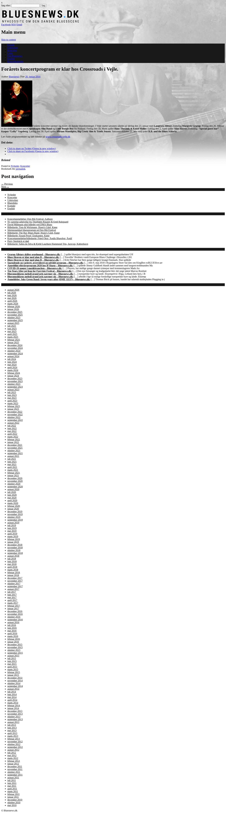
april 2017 (12, 600)
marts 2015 (12, 669)
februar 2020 (13, 506)
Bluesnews (14, 76)
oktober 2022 (13, 417)
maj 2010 (11, 805)
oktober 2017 (13, 583)
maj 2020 (11, 497)
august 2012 (13, 750)
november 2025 (15, 314)
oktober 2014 (13, 683)
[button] (16, 104)
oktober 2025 (13, 317)
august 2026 (13, 290)
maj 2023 (11, 398)
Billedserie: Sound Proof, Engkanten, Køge (28, 235)
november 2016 (15, 614)
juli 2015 (11, 658)
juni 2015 (12, 661)
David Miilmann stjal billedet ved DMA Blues (29, 224)
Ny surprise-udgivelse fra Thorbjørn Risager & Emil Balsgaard (37, 221)
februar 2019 (13, 539)
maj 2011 (11, 786)
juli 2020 (11, 492)
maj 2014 (11, 697)
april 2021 (12, 467)
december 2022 (14, 411)
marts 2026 (12, 303)
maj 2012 (11, 755)
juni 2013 (12, 727)
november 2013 (15, 714)
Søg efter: (6, 5)
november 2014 (15, 680)
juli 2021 (11, 459)
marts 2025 (12, 337)
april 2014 (12, 700)
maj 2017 (11, 597)
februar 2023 (13, 406)
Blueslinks (12, 203)
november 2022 (15, 414)
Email (19, 24)
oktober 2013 (13, 716)
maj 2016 (11, 630)
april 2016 (12, 633)
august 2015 (13, 655)
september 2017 (15, 586)
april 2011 (12, 788)
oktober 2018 (13, 550)
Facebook (6, 24)
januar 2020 (13, 508)
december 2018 (14, 544)
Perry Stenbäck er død (18, 241)
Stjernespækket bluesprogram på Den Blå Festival (31, 230)
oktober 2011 (13, 772)
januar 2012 (13, 763)
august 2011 (13, 777)
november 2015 (15, 647)
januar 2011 (13, 797)
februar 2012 (13, 761)
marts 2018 (12, 569)
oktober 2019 (13, 517)
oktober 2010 (13, 802)
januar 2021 (13, 475)
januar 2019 (13, 542)
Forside (11, 45)
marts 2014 (12, 702)
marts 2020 (12, 503)
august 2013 (13, 722)
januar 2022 (13, 442)
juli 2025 (11, 326)
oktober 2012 (13, 744)
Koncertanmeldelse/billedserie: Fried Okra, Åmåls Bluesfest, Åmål (39, 238)
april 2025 (12, 334)
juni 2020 (12, 495)
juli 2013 (11, 725)
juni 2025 (12, 328)
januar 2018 (13, 575)
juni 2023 (12, 395)
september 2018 (15, 553)
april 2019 (12, 533)
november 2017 (15, 581)
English (11, 58)
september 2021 (15, 453)
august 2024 (13, 356)
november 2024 (15, 348)
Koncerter (12, 50)
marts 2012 (12, 758)
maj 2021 (11, 464)
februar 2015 (13, 672)
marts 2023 (12, 403)
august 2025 (13, 323)
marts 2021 (12, 470)
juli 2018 (11, 558)
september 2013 (15, 719)
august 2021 (13, 456)
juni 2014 (12, 694)
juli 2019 (11, 525)
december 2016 (14, 611)
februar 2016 (13, 639)
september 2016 (15, 619)
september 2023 (15, 387)
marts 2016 (12, 636)
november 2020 (15, 481)
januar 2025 (13, 342)
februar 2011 (13, 794)
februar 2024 (13, 373)
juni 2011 (11, 783)
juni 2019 (12, 528)
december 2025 (14, 312)
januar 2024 (13, 375)
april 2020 (12, 500)
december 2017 (14, 578)
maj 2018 (11, 564)
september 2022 (15, 420)
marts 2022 (12, 436)
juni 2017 (12, 594)
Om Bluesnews (14, 56)
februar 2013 (13, 738)
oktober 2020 (13, 484)
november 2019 (15, 514)
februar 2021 (13, 472)
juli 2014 (11, 691)
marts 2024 (12, 370)
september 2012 (15, 747)
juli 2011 (11, 780)
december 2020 (14, 478)
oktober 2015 (13, 650)
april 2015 (12, 666)
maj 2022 (11, 431)
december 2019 (14, 511)
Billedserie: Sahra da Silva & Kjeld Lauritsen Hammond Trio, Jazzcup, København (47, 244)
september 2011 (15, 775)
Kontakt (11, 205)
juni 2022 (12, 428)
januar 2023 (13, 409)
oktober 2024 (13, 350)
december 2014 (14, 678)
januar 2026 (13, 309)
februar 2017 (13, 605)
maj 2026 (11, 298)
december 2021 (14, 445)
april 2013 (12, 733)
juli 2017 (11, 592)
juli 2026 (11, 292)
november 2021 (15, 447)
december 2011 (14, 766)
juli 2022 (11, 425)
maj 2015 (11, 664)
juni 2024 (12, 362)
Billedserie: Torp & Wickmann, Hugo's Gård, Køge (32, 227)
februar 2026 (13, 306)
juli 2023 (11, 392)
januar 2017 (13, 608)
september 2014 (15, 686)
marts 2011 (12, 791)
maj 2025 (11, 331)
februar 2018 (13, 572)
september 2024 (15, 353)
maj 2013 (11, 730)
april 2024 (12, 367)
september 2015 (15, 653)
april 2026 (12, 301)
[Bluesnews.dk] (72, 21)
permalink (20, 169)
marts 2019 (12, 536)
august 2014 (13, 689)
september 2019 (15, 520)
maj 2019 (11, 531)
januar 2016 (13, 641)
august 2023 (13, 389)
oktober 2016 (13, 617)
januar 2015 (13, 675)
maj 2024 (11, 364)
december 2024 (14, 345)
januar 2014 (13, 708)
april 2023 (12, 400)
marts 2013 (12, 736)
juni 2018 (12, 561)
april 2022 (12, 434)
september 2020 (15, 486)
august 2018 (13, 556)
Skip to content (8, 39)
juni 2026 (12, 295)
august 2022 (13, 423)
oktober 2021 (13, 450)
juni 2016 (12, 628)
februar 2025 (13, 339)
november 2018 (15, 547)
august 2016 (13, 622)
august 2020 (13, 489)
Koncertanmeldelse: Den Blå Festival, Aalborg (30, 219)
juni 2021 (12, 461)
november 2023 (15, 381)
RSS (13, 24)
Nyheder (15, 166)
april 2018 (12, 567)
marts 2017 (12, 603)
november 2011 (14, 769)
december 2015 (14, 644)
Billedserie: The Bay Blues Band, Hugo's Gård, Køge (33, 233)
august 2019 (13, 522)
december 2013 (14, 711)
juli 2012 (11, 752)
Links (10, 53)
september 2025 (15, 320)
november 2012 (15, 741)
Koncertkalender (15, 61)
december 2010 (14, 799)
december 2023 (14, 378)
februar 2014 (13, 705)
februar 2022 (13, 439)
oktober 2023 (13, 384)
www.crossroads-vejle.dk (58, 136)
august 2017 (13, 589)
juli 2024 (11, 359)
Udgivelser (12, 47)
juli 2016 (11, 625)
